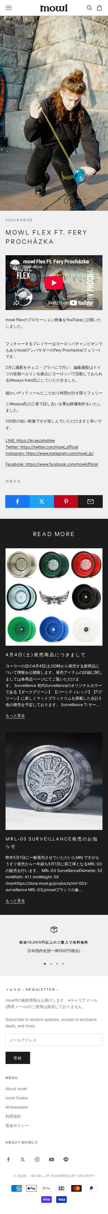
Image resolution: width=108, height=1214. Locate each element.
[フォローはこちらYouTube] (51, 1159)
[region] (54, 940)
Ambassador (17, 1107)
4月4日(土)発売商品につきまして (46, 654)
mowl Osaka (17, 1097)
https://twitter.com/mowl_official (49, 446)
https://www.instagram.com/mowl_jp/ (60, 453)
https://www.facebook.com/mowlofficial (62, 464)
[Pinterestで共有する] (66, 501)
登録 (18, 1058)
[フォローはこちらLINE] (66, 1159)
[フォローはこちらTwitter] (22, 1159)
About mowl (16, 1088)
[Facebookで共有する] (18, 501)
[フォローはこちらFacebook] (8, 1159)
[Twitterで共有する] (42, 501)
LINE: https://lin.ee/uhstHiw (30, 440)
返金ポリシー (17, 1125)
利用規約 (13, 1116)
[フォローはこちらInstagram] (37, 1159)
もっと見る (15, 715)
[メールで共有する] (90, 501)
